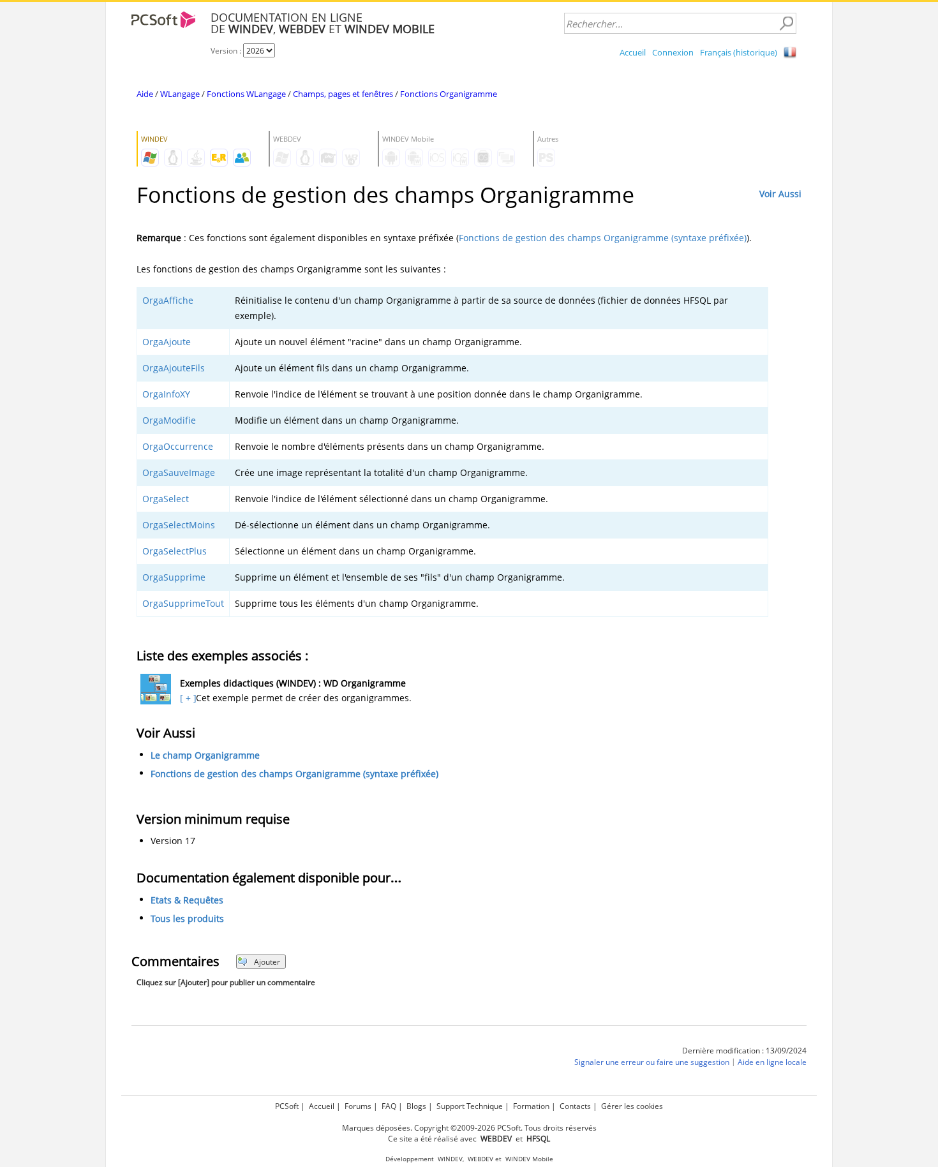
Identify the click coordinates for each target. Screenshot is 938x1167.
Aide (145, 94)
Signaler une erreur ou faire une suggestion (651, 1062)
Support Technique (469, 1106)
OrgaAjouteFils (173, 368)
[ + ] (186, 698)
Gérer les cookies (632, 1106)
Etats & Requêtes (187, 901)
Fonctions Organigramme (448, 94)
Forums (358, 1106)
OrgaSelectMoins (178, 525)
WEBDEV (480, 1159)
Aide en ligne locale (772, 1062)
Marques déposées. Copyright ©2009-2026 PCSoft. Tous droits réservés (469, 1127)
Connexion (673, 52)
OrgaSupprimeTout (183, 603)
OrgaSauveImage (178, 472)
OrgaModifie (169, 420)
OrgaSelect (165, 499)
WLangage (180, 94)
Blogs (416, 1106)
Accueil (633, 52)
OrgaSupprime (173, 577)
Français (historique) (738, 52)
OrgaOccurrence (177, 446)
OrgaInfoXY (166, 394)
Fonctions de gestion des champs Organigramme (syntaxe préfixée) (603, 238)
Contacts (575, 1106)
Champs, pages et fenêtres (343, 94)
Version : (227, 50)
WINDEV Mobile (529, 1159)
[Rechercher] (786, 23)
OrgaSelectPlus (174, 551)
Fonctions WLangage (246, 94)
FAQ (389, 1106)
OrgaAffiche (167, 300)
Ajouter (267, 961)
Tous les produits (187, 919)
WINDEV (450, 1159)
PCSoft (287, 1106)
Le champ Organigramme (205, 755)
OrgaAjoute (166, 342)
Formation (531, 1106)
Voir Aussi (780, 194)
